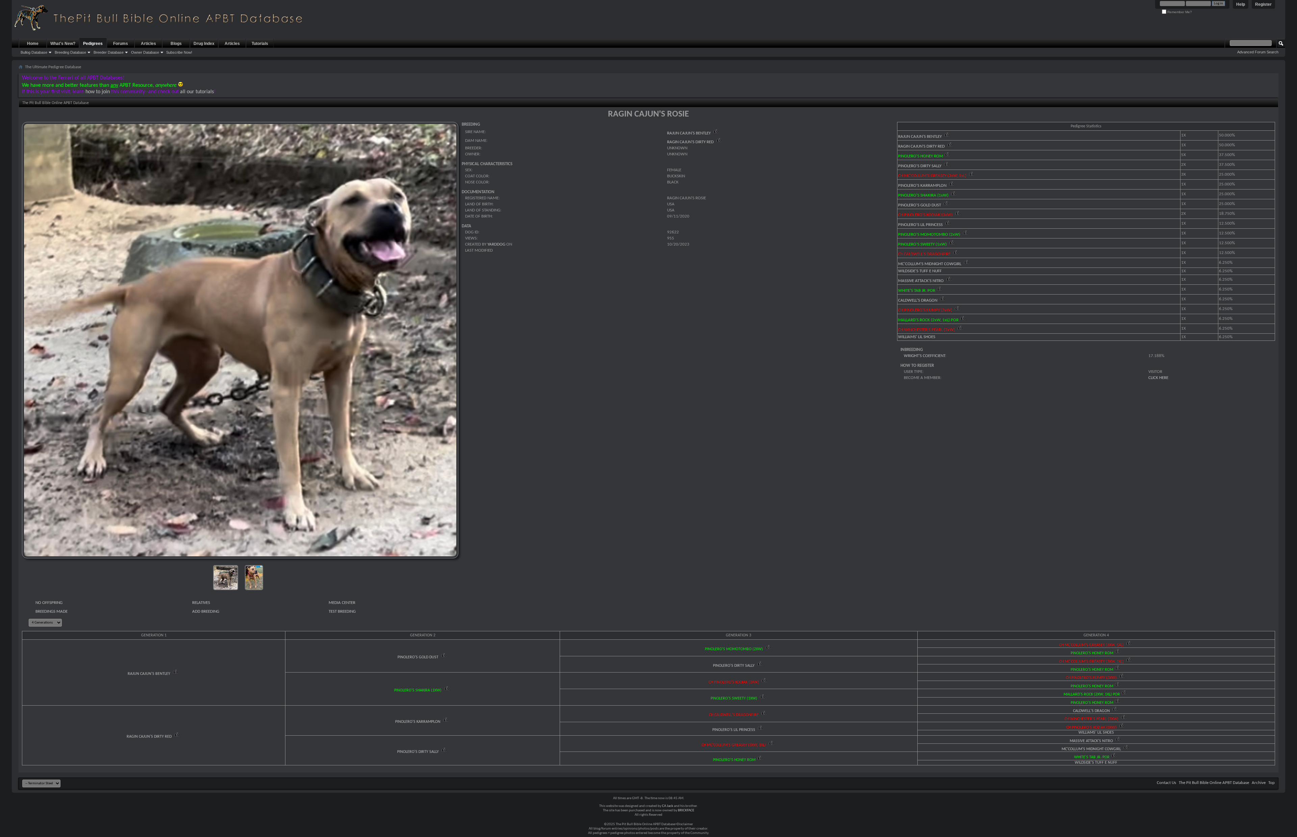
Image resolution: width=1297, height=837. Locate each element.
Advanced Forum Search (1257, 52)
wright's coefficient (924, 356)
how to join (97, 92)
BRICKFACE (686, 810)
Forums (120, 43)
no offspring (48, 603)
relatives (201, 603)
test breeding (342, 611)
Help (1240, 4)
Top (1271, 783)
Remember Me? (1179, 12)
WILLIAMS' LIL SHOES (916, 337)
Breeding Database (70, 52)
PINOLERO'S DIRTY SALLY (920, 166)
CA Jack (667, 806)
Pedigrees (93, 43)
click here (1158, 378)
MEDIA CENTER (342, 603)
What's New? (62, 43)
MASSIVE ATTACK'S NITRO (921, 281)
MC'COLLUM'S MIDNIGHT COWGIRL (930, 264)
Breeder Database (109, 52)
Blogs (176, 43)
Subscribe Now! (179, 52)
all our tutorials (197, 92)
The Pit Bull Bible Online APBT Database (1214, 783)
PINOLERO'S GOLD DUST (920, 205)
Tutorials (260, 43)
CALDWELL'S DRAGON (918, 300)
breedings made (51, 611)
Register (1263, 4)
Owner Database (145, 52)
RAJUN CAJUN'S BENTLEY (689, 133)
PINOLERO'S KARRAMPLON (922, 185)
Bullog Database (34, 52)
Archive (1259, 783)
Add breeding (205, 611)
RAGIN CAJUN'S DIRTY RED (691, 142)
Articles (148, 43)
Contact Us (1166, 783)
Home (33, 43)
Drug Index (204, 43)
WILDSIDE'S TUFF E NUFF (920, 271)
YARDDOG (496, 244)
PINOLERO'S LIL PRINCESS (921, 225)
